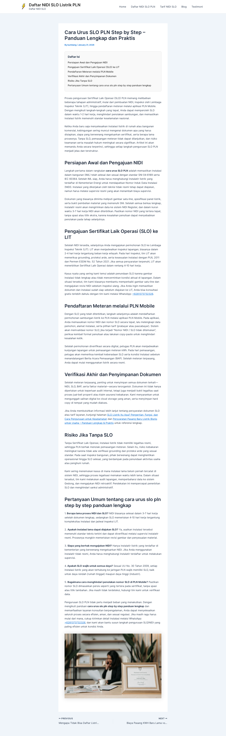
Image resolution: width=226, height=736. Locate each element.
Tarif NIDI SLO (168, 6)
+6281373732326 (142, 293)
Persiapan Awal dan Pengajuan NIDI (87, 62)
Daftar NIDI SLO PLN (143, 6)
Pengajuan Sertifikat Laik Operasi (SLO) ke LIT (93, 67)
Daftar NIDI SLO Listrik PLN (54, 4)
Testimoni (197, 6)
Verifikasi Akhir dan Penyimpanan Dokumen (92, 76)
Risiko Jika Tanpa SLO (80, 80)
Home (122, 6)
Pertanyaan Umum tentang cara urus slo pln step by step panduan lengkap (109, 85)
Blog (184, 6)
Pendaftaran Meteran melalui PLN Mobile (90, 71)
